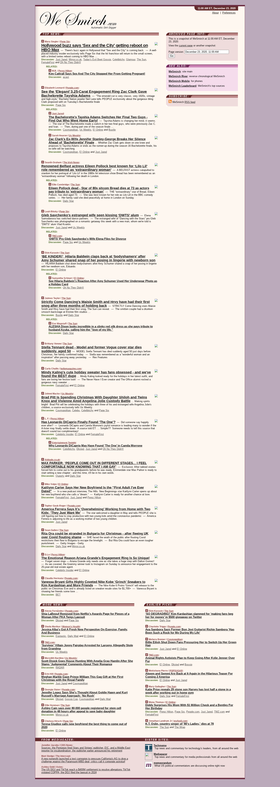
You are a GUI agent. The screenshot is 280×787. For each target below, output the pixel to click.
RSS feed (190, 102)
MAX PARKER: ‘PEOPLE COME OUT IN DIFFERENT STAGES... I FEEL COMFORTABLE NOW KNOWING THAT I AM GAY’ (94, 464)
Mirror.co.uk (75, 59)
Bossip (188, 664)
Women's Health (71, 626)
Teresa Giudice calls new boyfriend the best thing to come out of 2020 (84, 725)
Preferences (229, 12)
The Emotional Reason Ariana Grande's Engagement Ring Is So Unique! (95, 558)
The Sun (141, 59)
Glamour (130, 59)
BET (58, 594)
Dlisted (80, 449)
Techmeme (160, 745)
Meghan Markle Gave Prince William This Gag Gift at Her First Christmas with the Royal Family (82, 678)
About (215, 12)
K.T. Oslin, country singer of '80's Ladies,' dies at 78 (179, 723)
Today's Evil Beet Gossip (97, 59)
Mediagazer (160, 754)
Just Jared (61, 59)
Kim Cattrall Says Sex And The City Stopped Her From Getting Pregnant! (97, 73)
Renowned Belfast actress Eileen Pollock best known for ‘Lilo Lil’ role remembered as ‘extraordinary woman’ (94, 168)
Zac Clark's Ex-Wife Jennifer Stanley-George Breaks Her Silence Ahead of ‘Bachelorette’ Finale (97, 140)
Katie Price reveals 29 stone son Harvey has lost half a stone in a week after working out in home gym (188, 691)
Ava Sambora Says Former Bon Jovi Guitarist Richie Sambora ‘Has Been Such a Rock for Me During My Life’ (189, 631)
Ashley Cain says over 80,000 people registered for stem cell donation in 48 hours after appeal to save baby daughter (81, 709)
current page (186, 45)
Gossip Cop (71, 699)
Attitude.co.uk (52, 460)
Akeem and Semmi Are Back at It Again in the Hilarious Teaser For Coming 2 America (189, 675)
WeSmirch (175, 71)
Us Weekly (85, 129)
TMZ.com (57, 236)
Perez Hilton (65, 71)
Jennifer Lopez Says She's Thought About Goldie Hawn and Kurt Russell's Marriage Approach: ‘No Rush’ (84, 694)
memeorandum (163, 762)
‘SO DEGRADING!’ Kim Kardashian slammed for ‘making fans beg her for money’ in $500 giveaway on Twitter (189, 615)
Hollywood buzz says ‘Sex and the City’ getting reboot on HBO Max (94, 47)
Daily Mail (73, 636)
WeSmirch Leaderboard (182, 85)
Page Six (65, 41)
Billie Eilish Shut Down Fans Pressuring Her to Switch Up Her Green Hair (190, 644)
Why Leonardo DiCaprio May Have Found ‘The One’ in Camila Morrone (95, 445)
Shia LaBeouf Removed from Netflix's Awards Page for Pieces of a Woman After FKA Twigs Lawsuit (85, 615)
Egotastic (61, 636)
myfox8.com (180, 721)
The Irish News (71, 162)
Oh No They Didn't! (70, 62)
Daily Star (68, 201)
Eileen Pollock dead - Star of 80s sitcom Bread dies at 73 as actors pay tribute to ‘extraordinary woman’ (99, 189)
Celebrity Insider (64, 434)
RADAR (60, 667)
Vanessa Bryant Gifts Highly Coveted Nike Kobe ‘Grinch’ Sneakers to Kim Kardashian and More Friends (93, 583)
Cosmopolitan (70, 129)
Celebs (76, 410)
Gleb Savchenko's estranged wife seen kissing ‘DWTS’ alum (90, 215)
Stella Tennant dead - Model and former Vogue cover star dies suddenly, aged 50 (91, 349)
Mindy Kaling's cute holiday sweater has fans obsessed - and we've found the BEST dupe (96, 374)
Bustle (112, 129)
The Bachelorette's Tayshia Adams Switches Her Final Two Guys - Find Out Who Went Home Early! (98, 118)
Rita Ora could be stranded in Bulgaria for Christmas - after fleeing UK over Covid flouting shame (94, 535)
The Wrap (179, 727)
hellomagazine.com (70, 369)
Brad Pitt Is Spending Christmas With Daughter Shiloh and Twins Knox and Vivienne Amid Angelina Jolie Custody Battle (94, 399)
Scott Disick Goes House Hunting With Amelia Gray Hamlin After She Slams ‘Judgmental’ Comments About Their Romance (87, 662)
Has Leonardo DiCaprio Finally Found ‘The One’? (78, 422)
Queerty (60, 475)
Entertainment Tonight (64, 443)
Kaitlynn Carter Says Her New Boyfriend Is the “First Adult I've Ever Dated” (92, 489)
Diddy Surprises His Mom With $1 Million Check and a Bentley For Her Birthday (189, 706)
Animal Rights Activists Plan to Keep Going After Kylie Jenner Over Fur (190, 659)
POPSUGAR (176, 671)
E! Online (98, 129)
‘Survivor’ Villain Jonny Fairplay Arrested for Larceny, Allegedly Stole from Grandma (87, 647)
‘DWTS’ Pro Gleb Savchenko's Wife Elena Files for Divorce (87, 238)
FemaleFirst (47, 62)
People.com (72, 88)
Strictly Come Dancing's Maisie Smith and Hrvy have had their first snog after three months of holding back (95, 304)
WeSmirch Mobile (179, 81)
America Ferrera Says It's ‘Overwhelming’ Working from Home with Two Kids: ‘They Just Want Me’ (95, 510)
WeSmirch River (178, 76)
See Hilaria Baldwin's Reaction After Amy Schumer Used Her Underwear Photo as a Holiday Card (103, 282)
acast (66, 77)
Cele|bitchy (119, 59)
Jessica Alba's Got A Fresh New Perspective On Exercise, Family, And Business (84, 631)
